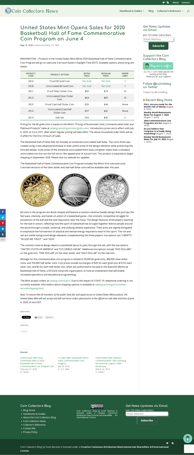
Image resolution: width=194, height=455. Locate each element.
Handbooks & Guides (34, 413)
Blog (151, 11)
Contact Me (29, 428)
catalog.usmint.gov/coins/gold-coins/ (69, 128)
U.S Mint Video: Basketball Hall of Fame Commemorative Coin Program (73, 360)
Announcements (42, 45)
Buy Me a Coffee (151, 71)
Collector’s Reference (169, 11)
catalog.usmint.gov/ (60, 280)
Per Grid (87, 81)
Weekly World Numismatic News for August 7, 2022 (157, 113)
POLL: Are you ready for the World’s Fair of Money (158, 105)
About (176, 3)
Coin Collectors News (34, 421)
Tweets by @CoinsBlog (155, 92)
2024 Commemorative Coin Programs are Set (157, 121)
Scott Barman (108, 410)
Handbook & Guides (131, 11)
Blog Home (29, 410)
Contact (186, 3)
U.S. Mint (55, 45)
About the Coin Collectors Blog (39, 417)
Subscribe (158, 46)
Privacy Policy (30, 432)
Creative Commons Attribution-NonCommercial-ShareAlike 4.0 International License (97, 415)
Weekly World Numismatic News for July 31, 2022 (157, 138)
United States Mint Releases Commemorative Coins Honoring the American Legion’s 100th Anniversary (110, 362)
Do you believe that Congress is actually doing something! (157, 131)
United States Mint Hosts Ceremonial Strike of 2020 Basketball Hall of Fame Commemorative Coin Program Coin (37, 362)
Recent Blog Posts (159, 100)
